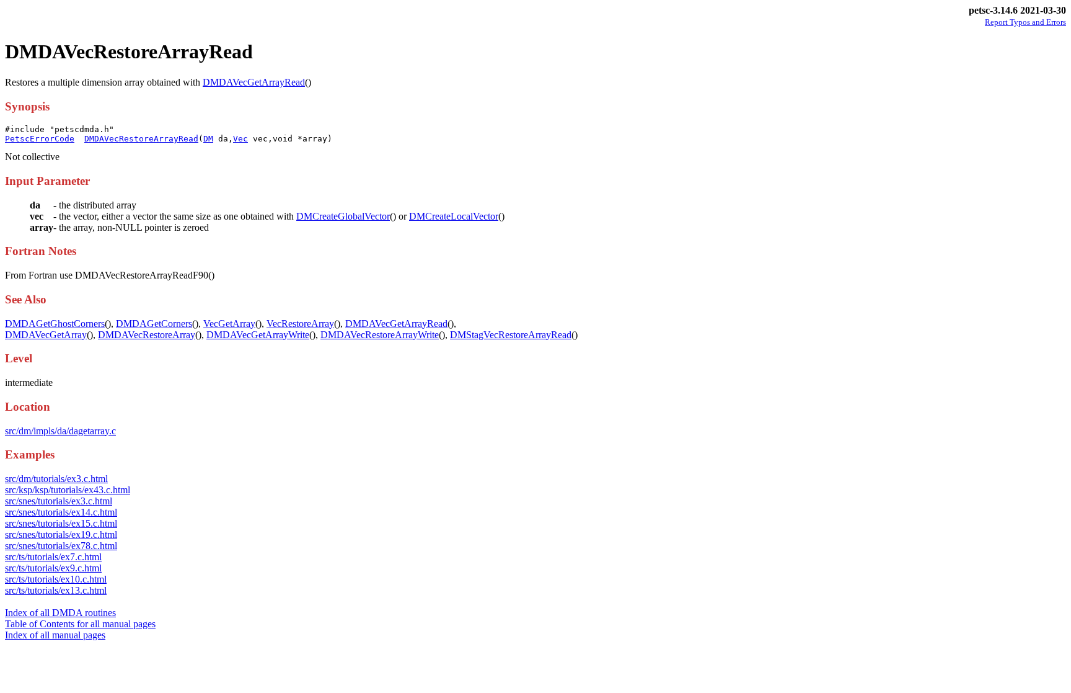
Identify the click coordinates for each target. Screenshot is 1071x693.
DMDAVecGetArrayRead (254, 82)
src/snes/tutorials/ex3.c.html (58, 501)
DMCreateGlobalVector (343, 216)
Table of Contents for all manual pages (80, 624)
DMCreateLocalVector (453, 216)
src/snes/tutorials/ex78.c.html (61, 545)
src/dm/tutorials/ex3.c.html (56, 478)
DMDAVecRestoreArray (146, 334)
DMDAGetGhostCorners (55, 323)
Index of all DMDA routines (60, 612)
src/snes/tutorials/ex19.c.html (61, 534)
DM (208, 138)
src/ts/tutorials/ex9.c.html (53, 568)
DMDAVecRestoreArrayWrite (379, 334)
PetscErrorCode (39, 138)
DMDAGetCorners (154, 323)
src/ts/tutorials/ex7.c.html (53, 557)
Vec (240, 138)
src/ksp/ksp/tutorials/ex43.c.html (67, 490)
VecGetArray (229, 323)
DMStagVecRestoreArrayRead (510, 334)
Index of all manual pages (55, 635)
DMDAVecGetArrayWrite (257, 334)
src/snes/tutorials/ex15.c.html (61, 523)
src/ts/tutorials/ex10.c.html (56, 579)
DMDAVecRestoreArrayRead (141, 138)
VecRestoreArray (300, 323)
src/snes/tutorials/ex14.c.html (61, 512)
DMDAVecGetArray (46, 334)
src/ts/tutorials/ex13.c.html (56, 590)
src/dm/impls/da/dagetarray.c (60, 431)
